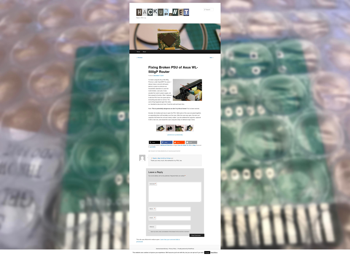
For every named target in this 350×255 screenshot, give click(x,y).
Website (152, 227)
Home (138, 52)
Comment (153, 183)
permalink (152, 147)
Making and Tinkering (166, 145)
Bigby (194, 145)
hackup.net (143, 9)
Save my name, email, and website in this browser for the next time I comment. (170, 231)
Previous (139, 57)
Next (212, 57)
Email (152, 217)
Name (152, 208)
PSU (190, 145)
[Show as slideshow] (175, 135)
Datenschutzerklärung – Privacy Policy (166, 248)
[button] (154, 142)
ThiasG (154, 158)
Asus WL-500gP (182, 145)
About (144, 52)
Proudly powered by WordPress (186, 248)
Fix (187, 145)
